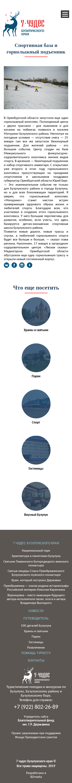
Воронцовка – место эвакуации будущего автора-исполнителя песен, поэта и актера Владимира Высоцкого (36, 599)
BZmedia (36, 777)
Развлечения (36, 647)
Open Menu (65, 14)
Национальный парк (36, 550)
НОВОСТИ (36, 611)
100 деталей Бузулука (36, 625)
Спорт (36, 422)
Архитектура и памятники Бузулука (36, 556)
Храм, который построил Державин (36, 580)
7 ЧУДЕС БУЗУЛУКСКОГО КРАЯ (36, 543)
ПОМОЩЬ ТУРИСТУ (36, 653)
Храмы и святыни (36, 330)
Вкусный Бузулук (36, 515)
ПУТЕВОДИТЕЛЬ (36, 618)
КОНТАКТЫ (36, 660)
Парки (36, 376)
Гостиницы (36, 468)
